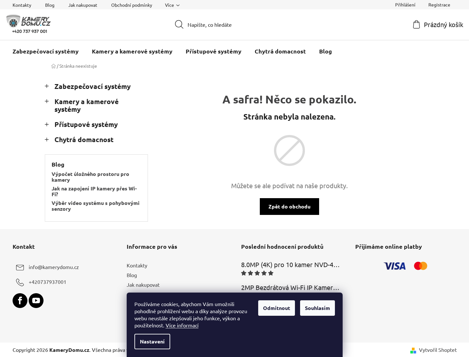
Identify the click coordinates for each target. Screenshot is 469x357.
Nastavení (152, 341)
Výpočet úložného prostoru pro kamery (90, 176)
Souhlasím (317, 307)
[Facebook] (20, 300)
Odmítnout (276, 307)
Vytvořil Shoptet (438, 349)
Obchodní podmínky (131, 5)
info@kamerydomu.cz (54, 267)
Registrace (439, 4)
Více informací (182, 325)
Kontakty (22, 5)
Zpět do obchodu (289, 206)
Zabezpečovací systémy (92, 86)
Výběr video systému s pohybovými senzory (96, 205)
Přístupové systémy (86, 124)
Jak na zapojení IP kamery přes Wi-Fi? (94, 191)
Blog (49, 5)
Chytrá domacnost (83, 139)
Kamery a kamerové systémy (86, 105)
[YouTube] (36, 300)
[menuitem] (45, 51)
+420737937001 (47, 281)
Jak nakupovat (82, 5)
